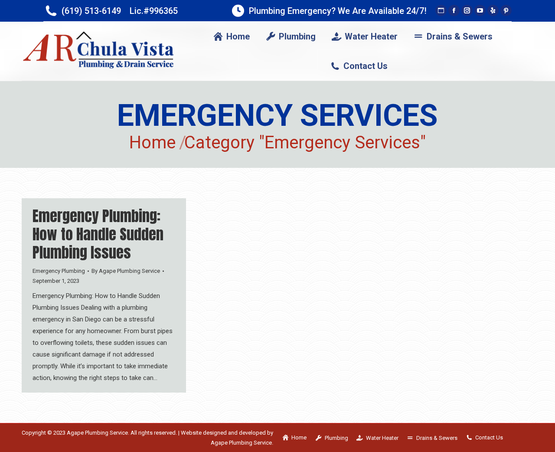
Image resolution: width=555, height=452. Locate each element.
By (125, 271)
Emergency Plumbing (59, 271)
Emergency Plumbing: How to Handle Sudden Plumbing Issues (98, 234)
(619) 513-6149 (91, 11)
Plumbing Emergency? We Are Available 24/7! (338, 11)
